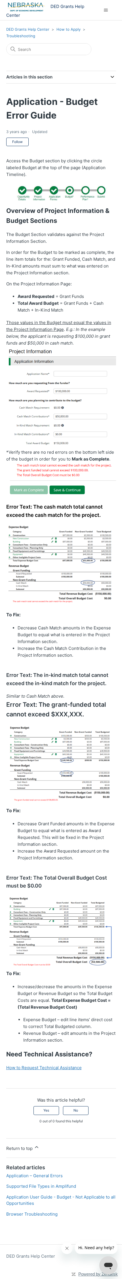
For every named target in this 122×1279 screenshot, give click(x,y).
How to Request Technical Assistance (44, 1067)
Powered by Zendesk (98, 1274)
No (75, 1110)
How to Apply (68, 29)
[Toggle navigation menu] (106, 10)
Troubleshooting (20, 36)
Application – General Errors (34, 1175)
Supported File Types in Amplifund (41, 1186)
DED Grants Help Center (27, 29)
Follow (17, 142)
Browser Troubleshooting (32, 1214)
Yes (46, 1110)
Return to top (20, 1148)
